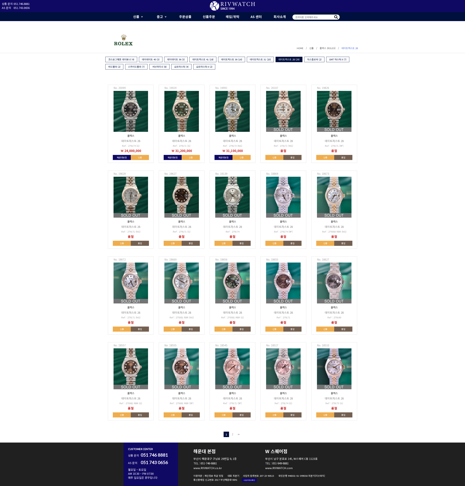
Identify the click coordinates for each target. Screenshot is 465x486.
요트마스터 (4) (181, 66)
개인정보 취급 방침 (213, 475)
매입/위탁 (232, 16)
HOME (300, 48)
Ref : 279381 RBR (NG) (182, 317)
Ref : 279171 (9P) (334, 145)
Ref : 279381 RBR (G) (232, 317)
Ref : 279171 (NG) (283, 145)
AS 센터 (256, 16)
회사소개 (280, 16)
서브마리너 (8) (159, 66)
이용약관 (197, 475)
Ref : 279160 (334, 317)
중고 (160, 16)
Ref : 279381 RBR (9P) (181, 403)
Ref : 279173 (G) (334, 403)
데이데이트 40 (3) (150, 59)
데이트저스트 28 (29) (289, 59)
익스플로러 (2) (314, 59)
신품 (136, 16)
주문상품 (185, 16)
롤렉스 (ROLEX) (327, 48)
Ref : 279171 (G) (181, 145)
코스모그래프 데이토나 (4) (121, 59)
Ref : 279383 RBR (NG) (334, 231)
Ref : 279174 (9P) (283, 231)
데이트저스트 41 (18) (202, 59)
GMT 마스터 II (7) (337, 59)
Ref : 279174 (232, 231)
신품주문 (209, 16)
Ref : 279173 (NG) (232, 145)
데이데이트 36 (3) (176, 59)
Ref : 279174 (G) (131, 145)
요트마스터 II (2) (204, 66)
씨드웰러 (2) (114, 66)
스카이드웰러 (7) (136, 66)
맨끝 (238, 434)
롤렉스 (130, 135)
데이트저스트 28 (349, 48)
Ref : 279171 (283, 317)
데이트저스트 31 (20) (260, 59)
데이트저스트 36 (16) (231, 59)
